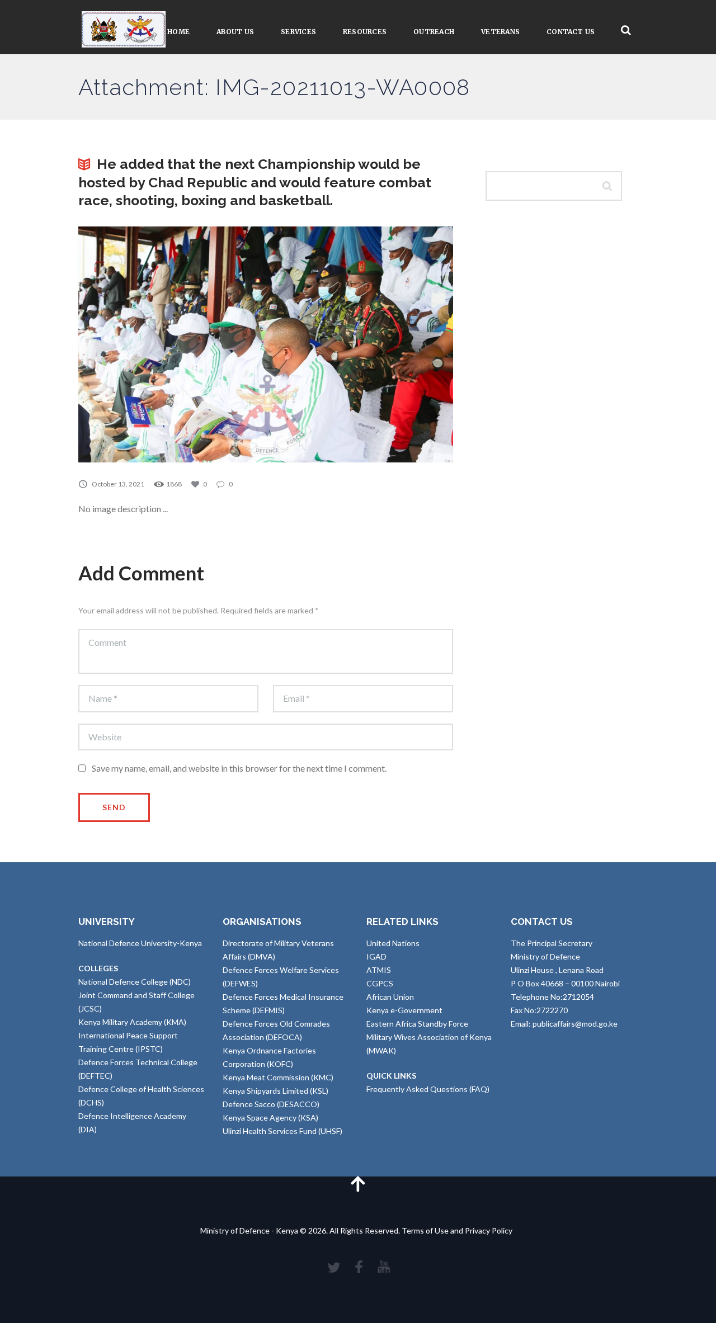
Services (298, 31)
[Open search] (626, 30)
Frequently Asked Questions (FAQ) (427, 1089)
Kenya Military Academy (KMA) (132, 1022)
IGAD (376, 956)
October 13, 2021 (118, 484)
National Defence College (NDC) (134, 981)
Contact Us (571, 31)
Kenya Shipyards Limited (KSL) (275, 1090)
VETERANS (500, 31)
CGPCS (379, 983)
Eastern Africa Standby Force (417, 1023)
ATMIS (378, 970)
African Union (390, 996)
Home (178, 31)
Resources (365, 31)
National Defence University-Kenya (140, 943)
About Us (235, 31)
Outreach (433, 31)
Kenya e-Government (404, 1010)
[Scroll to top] (358, 1183)
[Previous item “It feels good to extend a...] (172, 344)
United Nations (393, 943)
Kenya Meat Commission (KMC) (278, 1077)
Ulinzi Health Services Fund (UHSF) (282, 1131)
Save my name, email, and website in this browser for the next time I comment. (239, 768)
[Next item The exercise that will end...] (359, 344)
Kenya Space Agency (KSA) (270, 1117)
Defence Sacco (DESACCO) (271, 1104)
